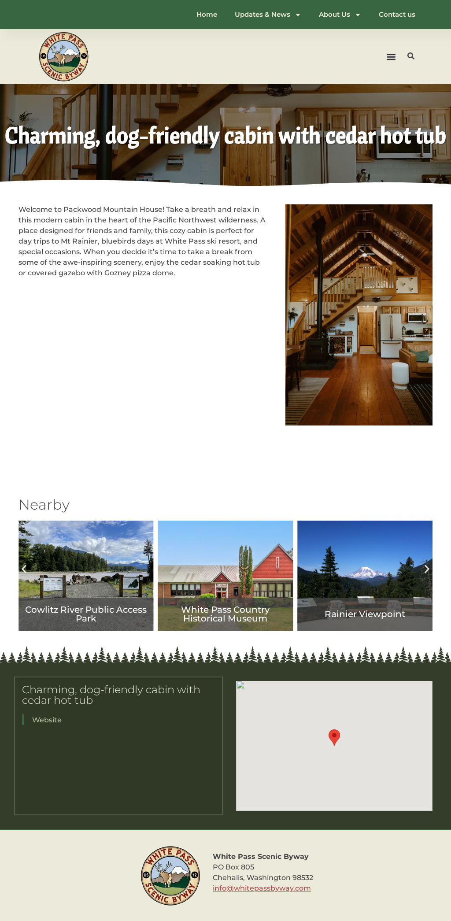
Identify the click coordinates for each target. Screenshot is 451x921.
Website (47, 720)
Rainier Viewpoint (365, 614)
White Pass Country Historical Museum (225, 614)
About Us (334, 14)
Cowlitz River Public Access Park (86, 614)
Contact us (397, 14)
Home (206, 14)
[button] (391, 56)
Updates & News (262, 14)
